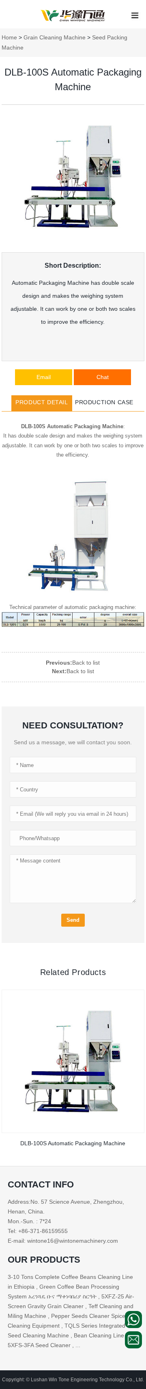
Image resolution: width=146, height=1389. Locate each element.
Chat (103, 377)
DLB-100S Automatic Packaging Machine (72, 1143)
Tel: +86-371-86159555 (38, 1231)
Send (73, 920)
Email (43, 377)
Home (9, 37)
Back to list (86, 662)
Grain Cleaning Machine (55, 37)
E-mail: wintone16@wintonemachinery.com (63, 1240)
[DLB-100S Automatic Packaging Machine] (73, 1061)
